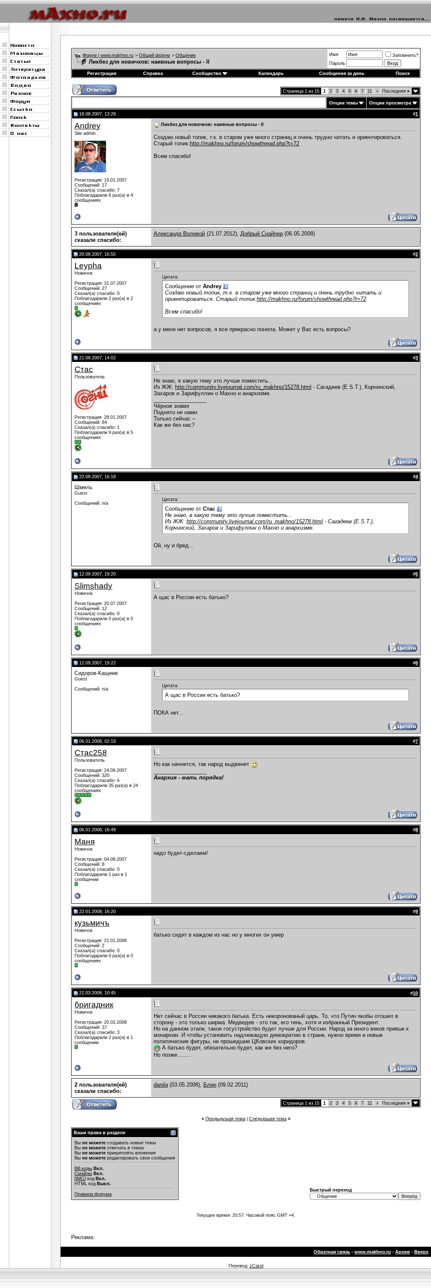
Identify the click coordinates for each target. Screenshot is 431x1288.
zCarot (256, 1265)
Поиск (403, 73)
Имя (333, 54)
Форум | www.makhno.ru (107, 55)
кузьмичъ (91, 922)
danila (161, 1085)
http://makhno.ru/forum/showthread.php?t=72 (244, 143)
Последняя (396, 91)
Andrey (87, 125)
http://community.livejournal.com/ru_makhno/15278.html (243, 387)
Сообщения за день (341, 73)
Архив (402, 1251)
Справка (153, 73)
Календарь (271, 73)
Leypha (88, 265)
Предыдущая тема (225, 1118)
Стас (83, 369)
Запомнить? (405, 55)
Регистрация (101, 73)
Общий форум (154, 55)
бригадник (93, 1004)
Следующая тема (268, 1118)
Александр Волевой (179, 233)
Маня (84, 841)
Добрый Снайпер (261, 233)
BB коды (83, 1168)
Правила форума (93, 1194)
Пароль (337, 63)
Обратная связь (332, 1251)
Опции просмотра (390, 102)
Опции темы (343, 102)
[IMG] (80, 1178)
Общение (186, 55)
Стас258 (90, 752)
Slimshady (93, 585)
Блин (209, 1085)
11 (369, 91)
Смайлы (83, 1173)
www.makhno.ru (372, 1251)
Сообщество (206, 73)
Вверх (421, 1251)
